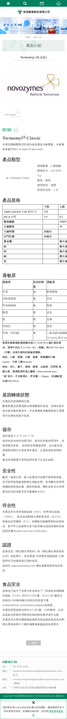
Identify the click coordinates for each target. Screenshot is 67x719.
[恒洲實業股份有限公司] (33, 12)
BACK (34, 643)
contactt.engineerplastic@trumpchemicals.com (39, 679)
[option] (33, 25)
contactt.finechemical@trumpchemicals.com (37, 671)
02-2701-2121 (20, 666)
